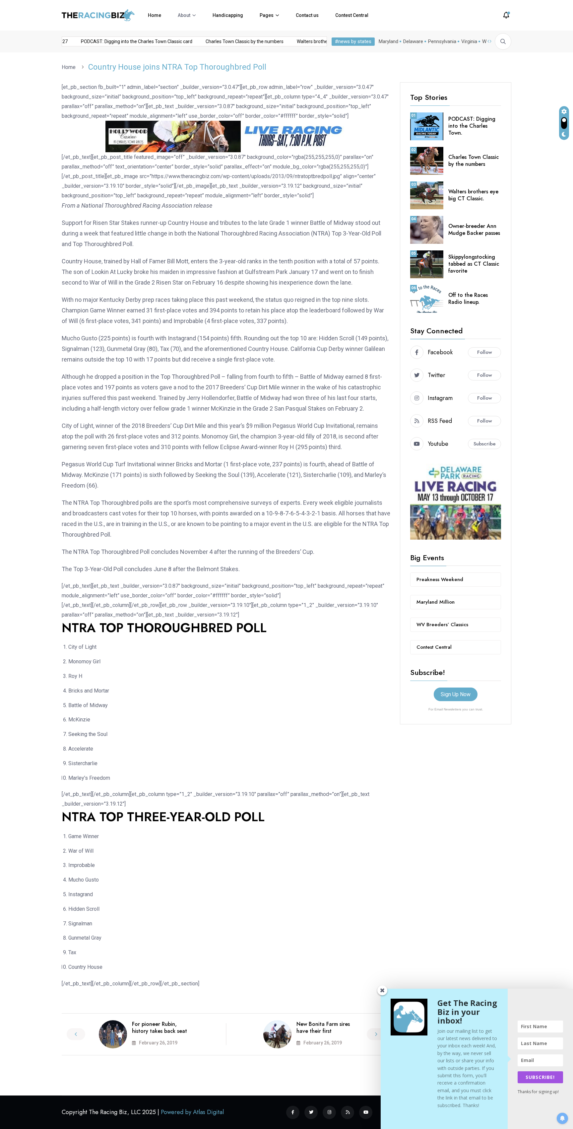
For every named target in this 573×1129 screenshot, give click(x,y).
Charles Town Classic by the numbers (233, 41)
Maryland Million (435, 602)
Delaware (413, 41)
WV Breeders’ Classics (442, 624)
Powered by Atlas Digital (192, 1112)
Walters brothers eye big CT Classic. (473, 195)
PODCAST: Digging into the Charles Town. (471, 126)
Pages (267, 15)
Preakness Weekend (439, 579)
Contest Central (351, 15)
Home (154, 15)
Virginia (469, 41)
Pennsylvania (442, 41)
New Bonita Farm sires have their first (323, 1027)
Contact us (307, 15)
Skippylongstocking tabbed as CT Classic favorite (473, 264)
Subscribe (485, 443)
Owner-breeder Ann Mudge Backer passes (474, 229)
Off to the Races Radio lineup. (468, 298)
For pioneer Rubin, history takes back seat (159, 1027)
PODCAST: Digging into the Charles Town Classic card (125, 41)
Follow (484, 352)
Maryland (388, 41)
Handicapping (228, 15)
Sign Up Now (456, 694)
